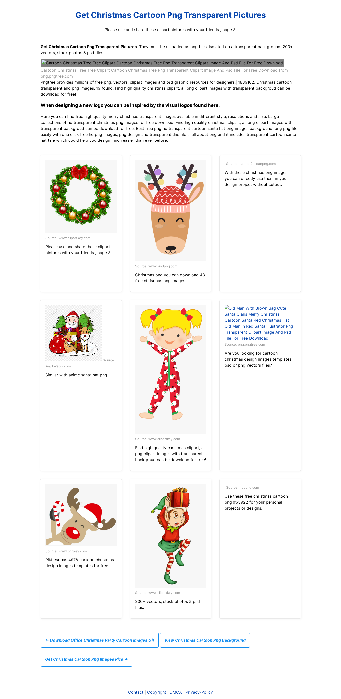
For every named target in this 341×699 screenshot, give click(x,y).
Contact (135, 692)
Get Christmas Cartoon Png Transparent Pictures (170, 15)
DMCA (176, 692)
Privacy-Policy (199, 692)
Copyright (156, 692)
